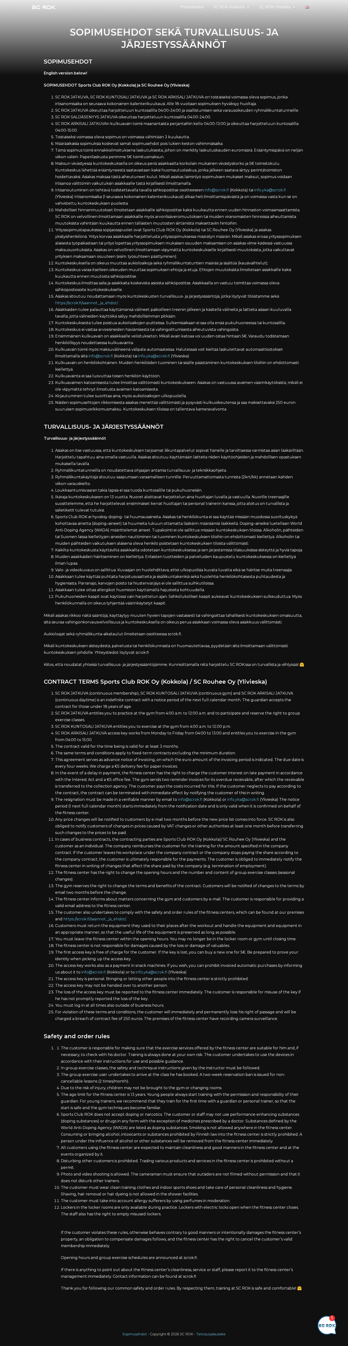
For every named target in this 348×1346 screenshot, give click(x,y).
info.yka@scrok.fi (270, 190)
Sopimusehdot (134, 1334)
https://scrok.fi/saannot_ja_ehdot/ (86, 303)
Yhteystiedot (192, 7)
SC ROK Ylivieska (274, 7)
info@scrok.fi (217, 190)
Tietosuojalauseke (211, 1334)
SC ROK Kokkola (229, 7)
